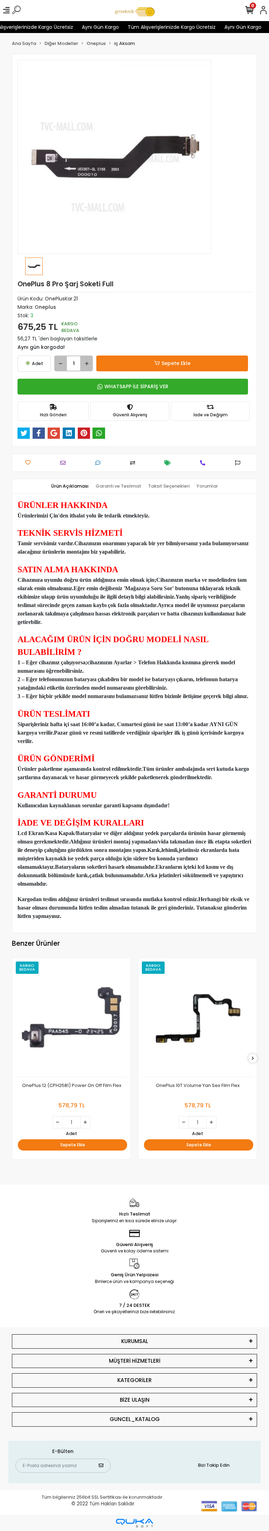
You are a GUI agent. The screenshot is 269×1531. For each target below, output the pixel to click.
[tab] (70, 486)
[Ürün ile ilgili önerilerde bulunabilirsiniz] (239, 462)
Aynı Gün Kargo (88, 27)
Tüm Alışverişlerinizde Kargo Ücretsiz (160, 27)
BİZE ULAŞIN (135, 1399)
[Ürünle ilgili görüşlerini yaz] (100, 462)
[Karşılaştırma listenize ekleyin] (134, 462)
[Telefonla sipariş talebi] (204, 462)
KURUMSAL (134, 1341)
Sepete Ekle (176, 363)
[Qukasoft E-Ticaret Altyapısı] (134, 1523)
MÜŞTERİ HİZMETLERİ (134, 1360)
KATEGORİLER (134, 1380)
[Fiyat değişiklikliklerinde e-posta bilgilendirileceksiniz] (169, 462)
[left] (16, 1058)
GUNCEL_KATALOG (135, 1419)
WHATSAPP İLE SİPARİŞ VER (136, 386)
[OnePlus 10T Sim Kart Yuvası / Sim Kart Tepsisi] (197, 1019)
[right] (253, 1058)
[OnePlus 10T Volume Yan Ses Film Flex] (71, 1019)
